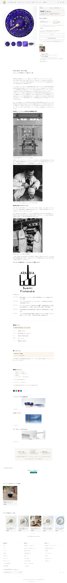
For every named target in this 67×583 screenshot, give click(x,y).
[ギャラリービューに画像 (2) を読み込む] (13, 44)
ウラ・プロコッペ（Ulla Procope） (22, 376)
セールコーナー (6, 558)
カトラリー (5, 550)
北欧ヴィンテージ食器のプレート (21, 373)
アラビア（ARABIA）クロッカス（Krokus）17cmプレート (11, 528)
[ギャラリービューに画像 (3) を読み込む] (19, 44)
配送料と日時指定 (27, 550)
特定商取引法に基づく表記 (49, 548)
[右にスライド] (36, 44)
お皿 (4, 545)
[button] (18, 2)
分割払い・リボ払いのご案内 (28, 563)
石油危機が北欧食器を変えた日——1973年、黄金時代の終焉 (25, 385)
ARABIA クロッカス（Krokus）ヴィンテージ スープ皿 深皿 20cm (47, 529)
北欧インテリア (6, 555)
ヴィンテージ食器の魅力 (38, 458)
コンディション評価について (29, 458)
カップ (5, 548)
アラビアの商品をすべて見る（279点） (33, 536)
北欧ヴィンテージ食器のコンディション (30, 548)
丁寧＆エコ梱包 (26, 558)
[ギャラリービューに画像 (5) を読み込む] (31, 44)
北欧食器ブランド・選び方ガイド (29, 545)
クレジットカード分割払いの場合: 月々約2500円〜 (49, 30)
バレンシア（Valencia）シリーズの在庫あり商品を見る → (52, 41)
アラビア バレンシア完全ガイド (20, 382)
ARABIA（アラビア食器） (20, 372)
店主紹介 (46, 555)
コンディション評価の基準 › (19, 355)
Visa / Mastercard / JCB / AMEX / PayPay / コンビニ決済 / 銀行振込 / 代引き (33, 579)
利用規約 (46, 550)
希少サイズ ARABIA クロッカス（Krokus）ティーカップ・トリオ (35, 529)
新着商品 (17, 375)
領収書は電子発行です (27, 553)
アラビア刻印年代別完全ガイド (20, 379)
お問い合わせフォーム (48, 558)
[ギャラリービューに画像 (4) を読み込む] (25, 44)
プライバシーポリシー (48, 553)
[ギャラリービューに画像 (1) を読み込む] (7, 44)
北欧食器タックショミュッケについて (51, 545)
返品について (26, 555)
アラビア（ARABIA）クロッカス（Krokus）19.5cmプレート (23, 528)
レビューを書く (33, 472)
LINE (16, 390)
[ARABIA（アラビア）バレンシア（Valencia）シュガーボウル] (42, 49)
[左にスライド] (4, 44)
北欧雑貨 (5, 553)
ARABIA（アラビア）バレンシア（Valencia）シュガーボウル (8, 502)
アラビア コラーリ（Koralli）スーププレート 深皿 (59, 528)
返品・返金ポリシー (45, 61)
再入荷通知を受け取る (52, 38)
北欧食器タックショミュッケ (35, 581)
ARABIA (40, 6)
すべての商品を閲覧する (7, 563)
